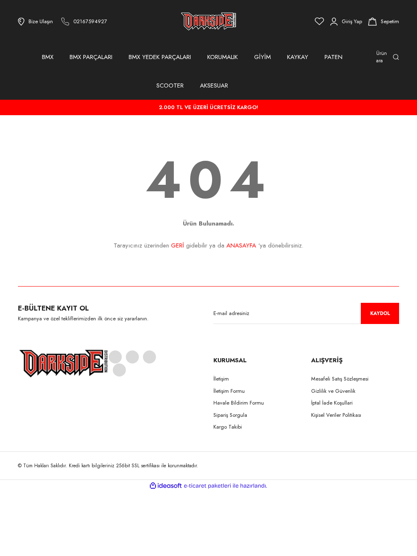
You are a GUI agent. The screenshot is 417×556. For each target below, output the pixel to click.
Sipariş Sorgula (230, 415)
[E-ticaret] (207, 486)
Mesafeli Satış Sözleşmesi (340, 379)
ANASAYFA (241, 245)
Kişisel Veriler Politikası (336, 415)
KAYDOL (380, 313)
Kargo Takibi (227, 427)
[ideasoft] (165, 486)
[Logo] (208, 21)
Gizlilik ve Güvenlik (333, 391)
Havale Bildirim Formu (238, 403)
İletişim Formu (229, 391)
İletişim (221, 379)
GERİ (177, 245)
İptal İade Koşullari (332, 403)
